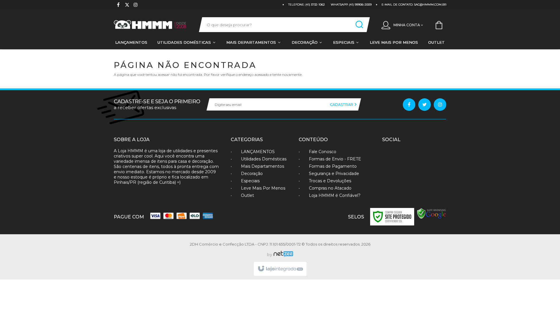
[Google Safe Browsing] (431, 213)
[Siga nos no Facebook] (118, 5)
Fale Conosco (322, 151)
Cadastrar (342, 104)
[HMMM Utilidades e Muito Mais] (150, 24)
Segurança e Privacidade (334, 173)
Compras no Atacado (330, 188)
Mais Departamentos (262, 166)
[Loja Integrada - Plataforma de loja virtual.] (280, 269)
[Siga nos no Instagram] (135, 5)
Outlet (247, 195)
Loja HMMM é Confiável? (334, 195)
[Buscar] (359, 24)
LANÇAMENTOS (258, 151)
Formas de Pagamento (333, 166)
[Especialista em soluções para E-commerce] (282, 254)
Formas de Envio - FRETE (335, 159)
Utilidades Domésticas (263, 159)
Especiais (250, 180)
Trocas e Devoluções (330, 180)
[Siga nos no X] (127, 5)
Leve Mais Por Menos (263, 188)
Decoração (252, 173)
